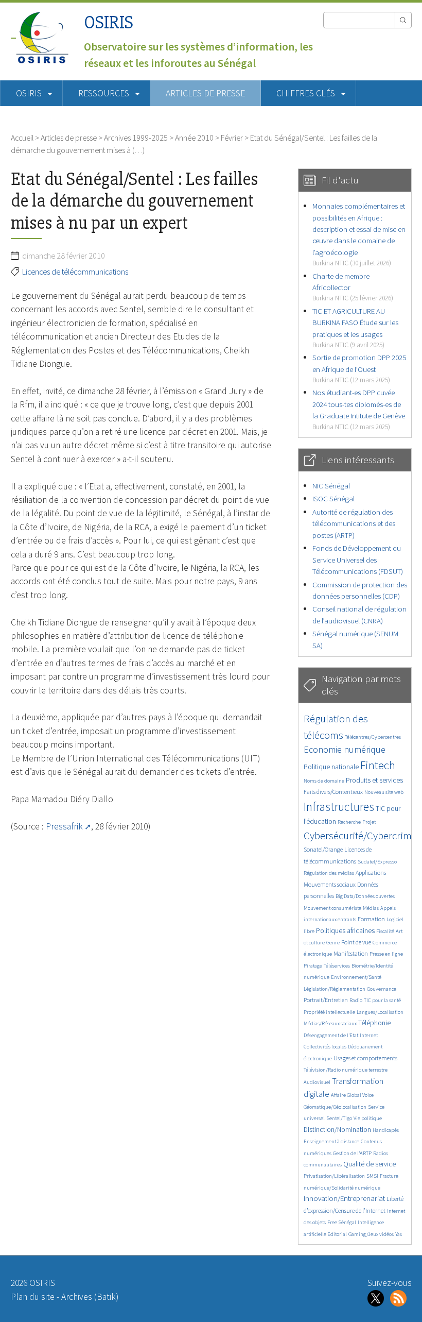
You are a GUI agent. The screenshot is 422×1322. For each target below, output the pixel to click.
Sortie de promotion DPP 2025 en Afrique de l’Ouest (359, 368)
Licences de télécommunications (75, 271)
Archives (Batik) (89, 1296)
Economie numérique (344, 749)
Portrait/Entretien (326, 1000)
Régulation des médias (329, 873)
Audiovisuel (317, 1082)
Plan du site (33, 1296)
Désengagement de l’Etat (331, 1035)
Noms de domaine (324, 780)
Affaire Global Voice (352, 1095)
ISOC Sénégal (333, 498)
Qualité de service (369, 1164)
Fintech (377, 765)
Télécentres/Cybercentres (373, 737)
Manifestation (350, 953)
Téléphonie (374, 1023)
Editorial (337, 1234)
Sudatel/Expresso (377, 861)
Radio (355, 1000)
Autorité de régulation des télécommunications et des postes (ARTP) (353, 523)
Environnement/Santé (356, 977)
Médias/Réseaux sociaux (330, 1023)
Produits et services (374, 780)
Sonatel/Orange (323, 849)
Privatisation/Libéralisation (334, 1176)
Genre (333, 942)
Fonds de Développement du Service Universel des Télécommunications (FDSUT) (357, 559)
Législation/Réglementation (334, 989)
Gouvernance (381, 989)
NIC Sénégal (331, 485)
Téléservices (337, 965)
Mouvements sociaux (330, 884)
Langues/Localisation (380, 1012)
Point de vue (356, 942)
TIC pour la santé (382, 1000)
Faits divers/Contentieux (333, 791)
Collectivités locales (325, 1046)
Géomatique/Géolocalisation (335, 1107)
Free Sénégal (341, 1222)
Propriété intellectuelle (329, 1012)
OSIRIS (108, 22)
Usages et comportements (365, 1058)
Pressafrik (64, 826)
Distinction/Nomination (337, 1129)
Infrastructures (339, 807)
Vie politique (368, 1118)
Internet (369, 1035)
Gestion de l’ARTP (352, 1153)
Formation (371, 919)
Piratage (313, 965)
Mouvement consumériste (332, 908)
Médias (371, 908)
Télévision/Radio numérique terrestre (346, 1069)
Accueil (22, 137)
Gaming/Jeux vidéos (371, 1234)
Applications (371, 872)
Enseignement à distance (331, 1141)
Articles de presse (205, 93)
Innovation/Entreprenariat (344, 1198)
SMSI (372, 1176)
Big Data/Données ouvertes (365, 896)
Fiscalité (385, 931)
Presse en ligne (386, 954)
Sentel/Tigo (339, 1118)
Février (232, 137)
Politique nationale (331, 766)
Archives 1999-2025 (136, 137)
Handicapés (386, 1130)
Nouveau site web (383, 792)
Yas (398, 1234)
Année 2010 (194, 137)
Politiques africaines (345, 930)
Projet (369, 822)
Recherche (349, 822)
